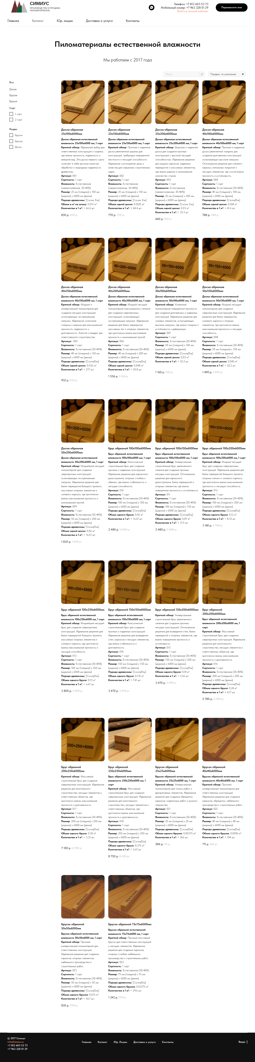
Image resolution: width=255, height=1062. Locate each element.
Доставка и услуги (99, 21)
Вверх (242, 1041)
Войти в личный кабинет (193, 11)
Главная (13, 21)
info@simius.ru (15, 1041)
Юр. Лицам (120, 1041)
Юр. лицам (65, 21)
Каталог (38, 21)
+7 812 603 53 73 (197, 4)
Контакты (132, 21)
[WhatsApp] (151, 7)
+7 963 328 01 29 (197, 7)
